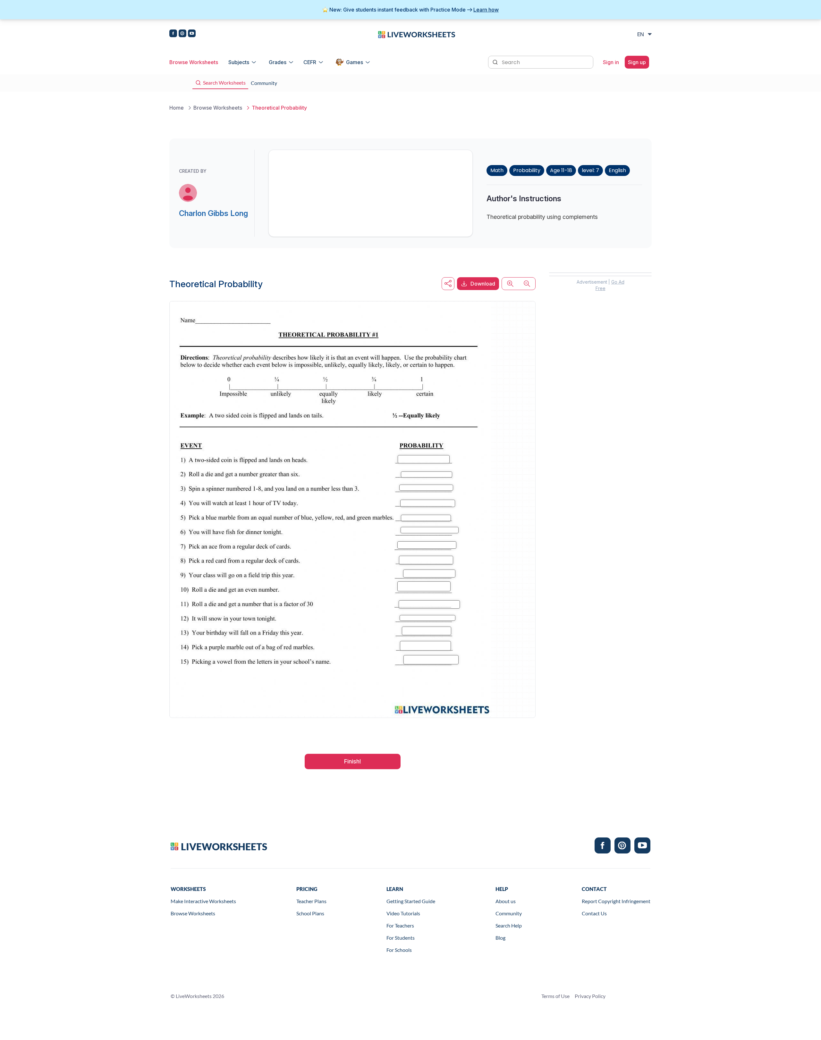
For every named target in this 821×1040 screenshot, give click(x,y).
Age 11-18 (561, 170)
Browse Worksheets (193, 62)
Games (354, 62)
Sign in (611, 62)
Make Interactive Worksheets (203, 901)
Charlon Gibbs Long (213, 213)
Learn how (486, 9)
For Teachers (400, 925)
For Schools (399, 950)
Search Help (508, 925)
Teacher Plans (311, 901)
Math (497, 170)
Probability (526, 170)
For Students (400, 938)
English (617, 170)
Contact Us (594, 913)
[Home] (416, 34)
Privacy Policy (590, 996)
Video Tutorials (403, 913)
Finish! (352, 761)
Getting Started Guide (410, 901)
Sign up (637, 62)
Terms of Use (555, 996)
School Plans (310, 913)
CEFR (309, 62)
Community (508, 913)
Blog (500, 938)
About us (505, 901)
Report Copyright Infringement (616, 901)
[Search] (496, 61)
